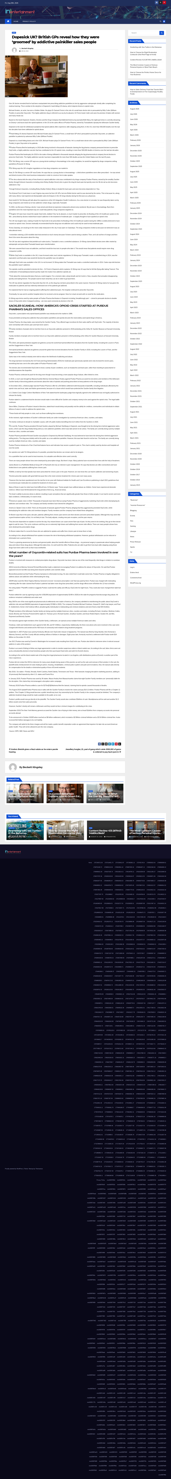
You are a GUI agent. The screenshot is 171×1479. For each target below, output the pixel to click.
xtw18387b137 (111, 1375)
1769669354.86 (140, 1089)
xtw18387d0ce (111, 1411)
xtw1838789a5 (131, 1334)
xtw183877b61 (92, 1320)
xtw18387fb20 (152, 1465)
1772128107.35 (99, 1157)
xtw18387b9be (141, 1384)
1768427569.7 (109, 1062)
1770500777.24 (151, 1107)
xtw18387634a (152, 1284)
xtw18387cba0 (132, 1402)
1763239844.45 (99, 944)
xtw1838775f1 (111, 1311)
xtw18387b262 (152, 1375)
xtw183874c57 (111, 1261)
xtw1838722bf (111, 1212)
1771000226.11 (161, 1121)
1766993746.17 (161, 1026)
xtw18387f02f (133, 1452)
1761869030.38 (98, 912)
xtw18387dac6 (111, 1425)
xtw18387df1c (152, 1429)
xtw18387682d (91, 1293)
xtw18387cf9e (143, 1407)
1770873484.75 (98, 1121)
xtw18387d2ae (141, 1411)
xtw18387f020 (123, 1452)
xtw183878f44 (162, 1339)
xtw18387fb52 (93, 1470)
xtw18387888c (152, 1329)
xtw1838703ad (162, 1180)
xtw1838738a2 (152, 1234)
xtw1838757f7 (122, 1275)
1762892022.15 (119, 935)
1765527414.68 (130, 994)
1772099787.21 (151, 1153)
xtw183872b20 (121, 1221)
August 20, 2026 (137, 836)
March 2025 (134, 198)
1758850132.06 (108, 867)
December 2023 (136, 265)
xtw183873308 (162, 1225)
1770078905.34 (161, 1098)
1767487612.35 (129, 1039)
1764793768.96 (151, 976)
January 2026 (135, 145)
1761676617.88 (99, 908)
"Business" (134, 500)
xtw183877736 (141, 1311)
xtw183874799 (152, 1252)
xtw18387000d (111, 1180)
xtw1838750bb (131, 1266)
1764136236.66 (119, 962)
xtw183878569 (141, 1325)
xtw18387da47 (162, 1420)
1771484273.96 (140, 1134)
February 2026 (135, 140)
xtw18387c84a (101, 1402)
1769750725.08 (108, 1094)
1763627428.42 (161, 949)
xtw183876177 (121, 1284)
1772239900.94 (141, 1157)
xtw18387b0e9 (91, 1375)
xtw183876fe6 (101, 1302)
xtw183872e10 (101, 1225)
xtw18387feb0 (162, 1470)
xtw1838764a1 (111, 1289)
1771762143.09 (130, 1144)
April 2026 (134, 130)
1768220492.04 (98, 1057)
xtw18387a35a (131, 1357)
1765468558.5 (109, 994)
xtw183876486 (101, 1289)
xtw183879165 (152, 1343)
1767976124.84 (151, 1048)
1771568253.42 (120, 1139)
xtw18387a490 (162, 1357)
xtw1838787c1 (141, 1329)
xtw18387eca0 (141, 1447)
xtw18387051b (111, 1184)
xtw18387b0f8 (101, 1375)
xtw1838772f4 (111, 1307)
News (13, 32)
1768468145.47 (119, 1062)
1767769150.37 (161, 1044)
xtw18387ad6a (141, 1370)
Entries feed (134, 572)
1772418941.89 (161, 1162)
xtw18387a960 (152, 1366)
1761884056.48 (109, 912)
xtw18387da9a (101, 1425)
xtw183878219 (152, 1320)
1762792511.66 (151, 930)
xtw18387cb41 (121, 1402)
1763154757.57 (140, 939)
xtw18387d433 (91, 1416)
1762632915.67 (98, 930)
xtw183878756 (101, 1329)
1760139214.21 (119, 871)
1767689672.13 (129, 1044)
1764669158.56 (97, 976)
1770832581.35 (151, 1116)
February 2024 (135, 255)
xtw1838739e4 (132, 1239)
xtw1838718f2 (101, 1202)
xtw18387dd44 (112, 1429)
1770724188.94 (99, 1116)
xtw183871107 (101, 1198)
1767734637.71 (151, 1044)
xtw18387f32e (142, 1456)
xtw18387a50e (121, 1361)
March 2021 (134, 438)
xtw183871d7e (162, 1202)
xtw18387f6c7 (123, 1461)
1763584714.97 (151, 949)
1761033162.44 (161, 890)
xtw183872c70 (152, 1221)
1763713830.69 (119, 953)
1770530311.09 (161, 1107)
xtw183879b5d (152, 1352)
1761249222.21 (161, 894)
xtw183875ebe (142, 1280)
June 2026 (134, 119)
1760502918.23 (119, 881)
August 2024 (134, 234)
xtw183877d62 (102, 1320)
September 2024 (136, 229)
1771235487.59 (98, 1130)
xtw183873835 (131, 1234)
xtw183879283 (162, 1343)
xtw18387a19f (111, 1357)
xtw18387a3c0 (141, 1357)
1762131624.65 (130, 917)
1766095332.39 (119, 1007)
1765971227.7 (151, 1003)
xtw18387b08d (162, 1370)
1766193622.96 (161, 1007)
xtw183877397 (121, 1307)
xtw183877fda (142, 1320)
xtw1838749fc (152, 1257)
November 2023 (136, 271)
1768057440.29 (109, 1053)
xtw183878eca (142, 1339)
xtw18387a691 (152, 1361)
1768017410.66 (98, 1053)
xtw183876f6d (162, 1298)
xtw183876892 (111, 1293)
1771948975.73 (151, 1148)
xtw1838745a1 (121, 1252)
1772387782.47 (140, 1162)
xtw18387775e (152, 1311)
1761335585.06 (120, 899)
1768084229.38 (119, 1053)
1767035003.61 (100, 1030)
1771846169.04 (108, 1148)
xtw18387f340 (162, 1456)
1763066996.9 (109, 939)
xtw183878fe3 (101, 1343)
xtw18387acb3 (131, 1370)
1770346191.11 (98, 1107)
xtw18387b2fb (162, 1375)
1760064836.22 (161, 867)
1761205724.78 (151, 894)
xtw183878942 (101, 1334)
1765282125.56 (108, 989)
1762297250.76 (119, 921)
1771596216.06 (131, 1139)
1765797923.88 (161, 998)
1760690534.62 (119, 885)
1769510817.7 (162, 1085)
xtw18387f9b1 (113, 1465)
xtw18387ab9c (111, 1370)
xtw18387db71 (141, 1425)
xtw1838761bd (131, 1284)
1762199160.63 (151, 917)
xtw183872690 (111, 1216)
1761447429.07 (161, 899)
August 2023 (134, 286)
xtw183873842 (141, 1234)
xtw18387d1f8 (131, 1411)
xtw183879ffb (101, 1357)
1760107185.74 (108, 871)
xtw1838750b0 (121, 1266)
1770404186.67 (119, 1107)
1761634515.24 (161, 903)
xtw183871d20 (152, 1202)
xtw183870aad (92, 1193)
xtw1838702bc (131, 1180)
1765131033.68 (129, 985)
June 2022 (134, 360)
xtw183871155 (122, 1198)
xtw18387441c (152, 1248)
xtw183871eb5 (112, 1207)
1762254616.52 (97, 921)
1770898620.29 (109, 1121)
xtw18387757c (101, 1311)
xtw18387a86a (121, 1366)
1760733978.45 (129, 885)
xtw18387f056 (143, 1452)
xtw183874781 (111, 836)
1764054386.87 (161, 958)
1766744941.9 (141, 1021)
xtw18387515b (152, 1266)
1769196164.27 (108, 1080)
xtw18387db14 (121, 1425)
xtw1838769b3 (122, 1293)
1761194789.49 (140, 894)
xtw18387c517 (121, 1397)
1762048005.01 (99, 917)
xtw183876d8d (132, 1298)
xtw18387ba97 (152, 1384)
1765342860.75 (129, 989)
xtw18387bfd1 (152, 1388)
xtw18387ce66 (123, 1407)
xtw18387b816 (111, 1384)
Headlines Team (31, 836)
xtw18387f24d (93, 1456)
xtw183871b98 (132, 1202)
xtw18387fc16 (122, 1470)
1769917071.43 (97, 1098)
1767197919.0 (162, 1030)
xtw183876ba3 (91, 1298)
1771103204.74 (119, 1125)
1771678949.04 (98, 1144)
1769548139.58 (98, 1089)
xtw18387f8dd (93, 1465)
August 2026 (134, 109)
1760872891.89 (97, 890)
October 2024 (135, 224)
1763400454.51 (151, 944)
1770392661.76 (109, 1107)
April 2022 (134, 370)
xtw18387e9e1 (132, 1443)
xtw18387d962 (141, 1420)
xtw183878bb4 (152, 1334)
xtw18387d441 (102, 1416)
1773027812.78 (98, 1171)
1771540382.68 (99, 1139)
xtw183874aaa (91, 1261)
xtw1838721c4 (162, 1207)
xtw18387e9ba (111, 1443)
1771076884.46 (108, 1125)
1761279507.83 (99, 899)
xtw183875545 (162, 1270)
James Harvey (71, 836)
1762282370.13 (108, 921)
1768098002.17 (130, 1053)
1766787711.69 (151, 1021)
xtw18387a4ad (111, 1361)
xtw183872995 (162, 1216)
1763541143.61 (129, 949)
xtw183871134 (112, 1198)
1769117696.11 (151, 1075)
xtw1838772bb (162, 1302)
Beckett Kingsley (27, 48)
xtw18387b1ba (142, 1375)
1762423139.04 (161, 921)
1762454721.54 (99, 926)
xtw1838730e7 (131, 1225)
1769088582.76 (140, 1075)
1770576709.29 (98, 1112)
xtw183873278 (141, 1225)
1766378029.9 (151, 1012)
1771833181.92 (97, 1148)
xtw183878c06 (162, 1334)
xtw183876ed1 (142, 1298)
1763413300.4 (162, 944)
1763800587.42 (151, 953)
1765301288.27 (119, 989)
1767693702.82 (140, 1044)
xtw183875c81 (122, 1280)
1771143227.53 (140, 1125)
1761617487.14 (151, 903)
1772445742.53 (97, 1166)
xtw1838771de (141, 1302)
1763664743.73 (98, 953)
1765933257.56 (141, 1003)
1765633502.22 (97, 998)
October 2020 (135, 464)
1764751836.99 (129, 976)
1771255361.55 (109, 1130)
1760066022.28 (97, 871)
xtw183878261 (162, 1320)
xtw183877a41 (121, 1316)
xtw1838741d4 (121, 1248)
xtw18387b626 (162, 1379)
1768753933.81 (161, 1066)
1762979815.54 (151, 935)
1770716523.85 (161, 1112)
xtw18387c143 (111, 1393)
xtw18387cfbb (152, 1407)
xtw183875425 (141, 1270)
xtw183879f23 (92, 1357)
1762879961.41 (108, 935)
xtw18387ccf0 (103, 1407)
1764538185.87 (120, 971)
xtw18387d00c (101, 1411)
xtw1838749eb (142, 1257)
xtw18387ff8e (162, 1475)
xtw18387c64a (141, 1397)
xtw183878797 (121, 1329)
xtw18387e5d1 (142, 1434)
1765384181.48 (151, 989)
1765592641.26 (151, 994)
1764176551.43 (129, 962)
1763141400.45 (129, 939)
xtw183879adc (111, 1352)
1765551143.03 (141, 994)
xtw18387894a (121, 1334)
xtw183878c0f (91, 1339)
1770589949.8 (109, 1112)
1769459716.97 (141, 1085)
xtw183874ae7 (101, 1261)
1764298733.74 (108, 967)
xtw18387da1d (152, 1420)
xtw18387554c (91, 1275)
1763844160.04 (98, 958)
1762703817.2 (119, 930)
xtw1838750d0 (141, 1266)
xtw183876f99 (91, 1302)
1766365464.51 (141, 1012)
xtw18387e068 (101, 1434)
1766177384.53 (151, 1007)
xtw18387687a (101, 1293)
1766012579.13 (161, 1003)
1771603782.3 (141, 1139)
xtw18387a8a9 (131, 1366)
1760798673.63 (140, 885)
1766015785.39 (98, 1007)
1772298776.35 (97, 1162)
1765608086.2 (162, 994)
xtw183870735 (152, 1184)
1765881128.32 (119, 1003)
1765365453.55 (140, 989)
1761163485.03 (129, 894)
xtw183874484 (101, 1252)
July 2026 (133, 114)
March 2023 (134, 312)
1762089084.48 (109, 917)
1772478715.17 (119, 1166)
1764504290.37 (109, 971)
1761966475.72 (141, 912)
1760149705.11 (129, 871)
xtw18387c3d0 (162, 1393)
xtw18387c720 (162, 1397)
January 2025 (135, 208)
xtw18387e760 (101, 1438)
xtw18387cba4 (142, 1402)
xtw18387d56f (142, 1416)
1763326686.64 (130, 944)
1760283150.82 (108, 876)
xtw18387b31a (101, 1379)
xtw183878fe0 (91, 1343)
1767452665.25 (119, 1039)
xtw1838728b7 (131, 1216)
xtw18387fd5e (142, 1470)
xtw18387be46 (112, 1388)
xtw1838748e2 (122, 1257)
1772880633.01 (151, 1166)
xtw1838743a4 (141, 1248)
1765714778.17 (129, 998)
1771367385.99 (161, 1130)
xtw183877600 (121, 1311)
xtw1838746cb (131, 1252)
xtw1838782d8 (111, 1325)
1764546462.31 (131, 971)
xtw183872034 (132, 1207)
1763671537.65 (109, 953)
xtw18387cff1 (162, 1407)
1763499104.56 (119, 949)
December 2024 (136, 213)
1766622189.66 (161, 1017)
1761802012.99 (151, 908)
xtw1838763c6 (162, 1284)
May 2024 (133, 245)
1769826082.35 (129, 1094)
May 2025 (133, 187)
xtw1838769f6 (132, 1293)
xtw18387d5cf (152, 1416)
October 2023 (135, 276)
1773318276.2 (119, 1171)
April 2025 (134, 192)
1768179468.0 (162, 1053)
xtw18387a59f (131, 1361)
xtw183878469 (131, 1325)
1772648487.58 (140, 1166)
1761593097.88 (140, 903)
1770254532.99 (140, 1103)
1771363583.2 (151, 1130)
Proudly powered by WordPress (14, 1168)
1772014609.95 (119, 1153)
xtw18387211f (152, 1207)
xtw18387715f (131, 1302)
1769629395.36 (129, 1089)
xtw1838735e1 (162, 1230)
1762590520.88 (151, 926)
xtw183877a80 (131, 1316)
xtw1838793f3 (101, 1348)
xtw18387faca (142, 1465)
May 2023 (133, 302)
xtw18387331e (101, 1230)
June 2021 (134, 422)
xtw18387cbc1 (152, 1402)
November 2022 (136, 333)
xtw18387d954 (131, 1420)
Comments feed (136, 578)
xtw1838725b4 (101, 1216)
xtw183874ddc (162, 1261)
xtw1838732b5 (152, 1225)
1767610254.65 (108, 1044)
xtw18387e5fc (152, 1434)
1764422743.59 (151, 967)
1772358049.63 (119, 1162)
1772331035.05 (108, 1162)
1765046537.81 (97, 985)
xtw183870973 (132, 1189)
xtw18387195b (111, 1202)
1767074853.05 (120, 1030)
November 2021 (136, 396)
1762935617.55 (129, 935)
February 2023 (135, 318)
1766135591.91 (140, 1007)
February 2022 (135, 380)
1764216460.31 (151, 962)
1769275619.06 (140, 1080)
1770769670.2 (119, 1116)
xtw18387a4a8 (101, 1361)
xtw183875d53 (132, 1280)
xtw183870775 (162, 1184)
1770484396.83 (140, 1107)
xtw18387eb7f (162, 1443)
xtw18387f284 (103, 1456)
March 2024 (134, 250)
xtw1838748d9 (111, 1257)
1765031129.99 (161, 980)
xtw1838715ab (91, 1202)
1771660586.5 (162, 1139)
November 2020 (136, 459)
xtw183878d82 (111, 1339)
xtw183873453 (121, 1230)
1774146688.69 (119, 1175)
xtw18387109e (91, 1198)
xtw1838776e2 (131, 1311)
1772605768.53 (129, 1166)
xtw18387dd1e (102, 1429)
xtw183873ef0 (132, 1243)
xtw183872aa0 (101, 1221)
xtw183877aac (141, 1316)
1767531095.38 (151, 1039)
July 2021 (133, 417)
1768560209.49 (161, 1062)
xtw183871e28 (101, 1207)
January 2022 (135, 386)
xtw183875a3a (152, 1275)
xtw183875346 (131, 1270)
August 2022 (134, 349)
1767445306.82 (108, 1039)
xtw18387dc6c (91, 1429)
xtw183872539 (162, 1212)
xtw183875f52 (162, 1280)
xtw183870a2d (152, 1189)
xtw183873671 (101, 1234)
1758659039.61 (161, 862)
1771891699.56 (129, 1148)
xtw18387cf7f (133, 1407)
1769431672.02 (130, 1085)
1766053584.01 (109, 1007)
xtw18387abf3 (121, 1370)
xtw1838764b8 (121, 1289)
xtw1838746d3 (141, 1252)
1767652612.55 (119, 1044)
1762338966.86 (129, 921)
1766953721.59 (140, 1026)
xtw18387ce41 (113, 1407)
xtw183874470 (162, 1248)
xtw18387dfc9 (91, 1434)
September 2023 (136, 281)
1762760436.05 (140, 930)
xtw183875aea (162, 1275)
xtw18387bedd (122, 1388)
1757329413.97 (119, 862)
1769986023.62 (119, 1098)
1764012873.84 (140, 958)
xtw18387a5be (141, 1361)
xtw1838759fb (142, 1275)
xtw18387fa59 (132, 1465)
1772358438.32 (129, 1162)
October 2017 (135, 474)
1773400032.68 (129, 1171)
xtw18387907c (111, 1343)
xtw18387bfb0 (142, 1388)
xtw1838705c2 (131, 1184)
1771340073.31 (141, 1130)
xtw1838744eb (111, 1252)
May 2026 (133, 124)
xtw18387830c (121, 1325)
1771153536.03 (151, 1125)
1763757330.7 (141, 953)
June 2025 (134, 182)
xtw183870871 (121, 1189)
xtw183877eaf (112, 1320)
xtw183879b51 (131, 1352)
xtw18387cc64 (93, 1407)
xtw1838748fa (132, 1257)
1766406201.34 (161, 1012)
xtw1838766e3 (162, 1289)
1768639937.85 (119, 1066)
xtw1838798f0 (152, 1348)
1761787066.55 (141, 908)
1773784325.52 (161, 1171)
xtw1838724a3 (142, 1212)
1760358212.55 (140, 876)
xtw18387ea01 (142, 1443)
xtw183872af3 (111, 1221)
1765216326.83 (161, 985)
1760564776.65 (140, 881)
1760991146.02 (140, 890)
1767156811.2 (152, 1030)
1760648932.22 (97, 885)
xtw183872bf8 (142, 1221)
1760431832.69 (161, 876)
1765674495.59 (108, 998)
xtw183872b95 (132, 1221)
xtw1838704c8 (101, 1184)
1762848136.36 (97, 935)
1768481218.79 (130, 1062)
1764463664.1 (99, 971)
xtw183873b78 (102, 1243)
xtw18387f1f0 (152, 1452)
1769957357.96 (108, 1098)
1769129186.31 (161, 1075)
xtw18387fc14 (113, 1470)
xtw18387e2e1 (121, 1434)
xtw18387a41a (152, 1357)
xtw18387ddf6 (132, 1429)
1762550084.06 (140, 926)
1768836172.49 (119, 1071)
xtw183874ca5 (132, 1261)
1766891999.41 (119, 1026)
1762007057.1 (151, 912)
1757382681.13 (130, 862)
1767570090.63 (161, 1039)
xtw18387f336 (152, 1456)
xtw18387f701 (133, 1461)
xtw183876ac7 (142, 1293)
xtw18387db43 (131, 1425)
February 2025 (135, 203)
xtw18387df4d (162, 1429)
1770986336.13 (151, 1121)
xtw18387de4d (142, 1429)
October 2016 (135, 480)
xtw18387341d (111, 1230)
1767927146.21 (129, 1048)
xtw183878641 (152, 1325)
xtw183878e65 (132, 1339)
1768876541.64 (140, 1071)
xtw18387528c (101, 1270)
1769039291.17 (119, 1075)
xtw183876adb (152, 1293)
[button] (160, 21)
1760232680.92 (161, 871)
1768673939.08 (129, 1066)
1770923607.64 (119, 1121)
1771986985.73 (98, 1153)
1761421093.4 (151, 899)
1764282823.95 (97, 967)
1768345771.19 (151, 1057)
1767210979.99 (98, 1035)
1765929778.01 (130, 1003)
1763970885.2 (130, 958)
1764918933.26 (119, 980)
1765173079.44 (140, 985)
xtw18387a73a (101, 1366)
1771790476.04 (151, 1144)
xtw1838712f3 (152, 1198)
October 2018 (135, 469)
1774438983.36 (151, 1175)
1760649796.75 (108, 885)
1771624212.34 (151, 1139)
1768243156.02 (109, 1057)
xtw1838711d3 (142, 1198)
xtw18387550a (152, 1270)
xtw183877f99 (122, 1320)
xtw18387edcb (162, 1447)
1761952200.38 (130, 912)
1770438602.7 (130, 1107)
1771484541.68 (151, 1134)
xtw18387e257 (111, 1434)
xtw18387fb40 (162, 1465)
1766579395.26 (151, 1017)
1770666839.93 (140, 1112)
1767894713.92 (119, 1048)
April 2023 (134, 307)
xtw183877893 (101, 1316)
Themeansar (39, 1168)
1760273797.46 (97, 876)
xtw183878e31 (122, 1339)
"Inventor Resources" (137, 505)
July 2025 (133, 177)
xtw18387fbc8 (103, 1470)
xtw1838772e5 (101, 1307)
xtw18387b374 (131, 1379)
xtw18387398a (111, 1239)
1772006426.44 (109, 1153)
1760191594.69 (140, 871)
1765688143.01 (119, 998)
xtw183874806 (91, 1257)
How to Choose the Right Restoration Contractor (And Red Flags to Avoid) (65, 833)
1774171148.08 (130, 1175)
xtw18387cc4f (162, 1402)
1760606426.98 (161, 881)
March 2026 (134, 135)
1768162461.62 (151, 1053)
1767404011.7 (98, 1039)
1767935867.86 (140, 1048)
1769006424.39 (108, 1075)
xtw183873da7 (122, 1243)
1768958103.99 (97, 1075)
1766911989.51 (130, 1026)
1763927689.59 (119, 958)
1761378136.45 (141, 899)
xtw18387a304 (121, 1357)
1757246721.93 (98, 862)
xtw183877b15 (152, 1316)
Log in (132, 567)
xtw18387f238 (162, 1452)
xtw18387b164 (121, 1375)
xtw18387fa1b (122, 1465)
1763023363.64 (161, 935)
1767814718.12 (108, 1048)
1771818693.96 (161, 1144)
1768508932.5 (141, 1062)
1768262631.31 (119, 1057)
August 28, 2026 (16, 836)
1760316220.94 (119, 876)
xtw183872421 (132, 1212)
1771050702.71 (98, 1125)
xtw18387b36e (121, 1379)
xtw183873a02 (142, 1239)
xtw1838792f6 (92, 1348)
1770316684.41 (161, 1103)
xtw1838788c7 (162, 1329)
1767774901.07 (97, 1048)
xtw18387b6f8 (101, 1384)
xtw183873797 (111, 1234)
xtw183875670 (101, 1275)
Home (16, 21)
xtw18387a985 (162, 1366)
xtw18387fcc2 (132, 1470)
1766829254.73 (98, 1026)
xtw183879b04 (121, 1352)
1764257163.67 (161, 962)
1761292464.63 (109, 899)
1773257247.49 (109, 1171)
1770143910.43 (108, 1103)
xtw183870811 (111, 1189)
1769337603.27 (161, 1080)
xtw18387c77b (91, 1402)
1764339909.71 (119, 967)
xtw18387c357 (152, 1393)
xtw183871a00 (121, 1202)
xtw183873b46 (92, 1243)
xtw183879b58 (141, 1352)
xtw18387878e (111, 1329)
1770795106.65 (129, 1116)
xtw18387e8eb (152, 1438)
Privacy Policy (29, 21)
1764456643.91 (161, 967)
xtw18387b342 (111, 1379)
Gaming (133, 526)
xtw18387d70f (111, 1420)
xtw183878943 (111, 1334)
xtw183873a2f (152, 1239)
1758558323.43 (151, 862)
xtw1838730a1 (121, 1225)
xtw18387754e (162, 1307)
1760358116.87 (129, 876)
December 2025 (136, 151)
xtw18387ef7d (113, 1452)
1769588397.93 (109, 1089)
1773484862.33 (140, 1171)
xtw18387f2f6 (132, 1456)
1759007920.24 (129, 867)
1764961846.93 (140, 980)
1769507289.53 (151, 1085)
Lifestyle (133, 531)
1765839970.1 (99, 1003)
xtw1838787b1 (131, 1329)
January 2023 (135, 323)
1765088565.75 (108, 985)
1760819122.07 (151, 885)
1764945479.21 (129, 980)
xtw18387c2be (141, 1393)
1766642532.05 (98, 1021)
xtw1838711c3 (132, 1198)
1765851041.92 (109, 1003)
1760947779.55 (129, 890)
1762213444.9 (162, 917)
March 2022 (134, 375)
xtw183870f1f (142, 1193)
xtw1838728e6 (141, 1216)
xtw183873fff (91, 1248)
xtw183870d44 (112, 1193)
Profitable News (152, 836)
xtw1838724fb (152, 1212)
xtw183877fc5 (132, 1320)
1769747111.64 (97, 1094)
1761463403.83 (97, 903)
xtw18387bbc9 (92, 1388)
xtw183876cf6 (122, 1298)
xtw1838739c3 (121, 1239)
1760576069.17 (151, 881)
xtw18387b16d (132, 1375)
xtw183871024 (162, 1193)
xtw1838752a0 (111, 1270)
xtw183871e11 (91, 1207)
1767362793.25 (151, 1035)
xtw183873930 (101, 1239)
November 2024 (136, 218)
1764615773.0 (151, 971)
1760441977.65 (97, 881)
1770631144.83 (119, 1112)
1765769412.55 (151, 998)
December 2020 (136, 454)
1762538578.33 (129, 926)
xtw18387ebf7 (111, 1447)
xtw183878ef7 (152, 1339)
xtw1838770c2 (121, 1302)
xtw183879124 (141, 1343)
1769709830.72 (161, 1089)
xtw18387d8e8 (121, 1420)
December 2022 (136, 328)
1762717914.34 (129, 930)
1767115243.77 (131, 1030)
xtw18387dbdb (152, 1425)
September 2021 (136, 407)
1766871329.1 (109, 1026)
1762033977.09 (161, 912)
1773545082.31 (151, 1171)
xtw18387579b (111, 1275)
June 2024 (134, 239)
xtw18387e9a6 (101, 1443)
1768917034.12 (151, 1071)
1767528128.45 (140, 1039)
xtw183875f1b (152, 1280)
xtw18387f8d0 (162, 1461)
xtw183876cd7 (112, 1298)
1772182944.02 (130, 1157)
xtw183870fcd (152, 1193)
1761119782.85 (119, 894)
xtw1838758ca (132, 1275)
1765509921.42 (119, 994)
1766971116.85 (151, 1026)
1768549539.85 (151, 1062)
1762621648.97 (161, 926)
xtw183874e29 (91, 1266)
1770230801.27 (129, 1103)
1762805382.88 (161, 930)
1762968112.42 (140, 935)
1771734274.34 (119, 1144)
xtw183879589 (122, 1348)
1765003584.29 (151, 980)
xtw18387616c (111, 1284)
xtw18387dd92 (122, 1429)
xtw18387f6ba (113, 1461)
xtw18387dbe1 (162, 1425)
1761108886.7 (109, 894)
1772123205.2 (162, 1153)
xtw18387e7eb (121, 1438)
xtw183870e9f (132, 1193)
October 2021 (135, 401)
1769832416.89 (140, 1094)
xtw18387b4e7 (141, 1379)
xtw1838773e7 (131, 1307)
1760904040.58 (108, 890)
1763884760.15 (109, 958)
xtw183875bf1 (112, 1280)
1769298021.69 (151, 1080)
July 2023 (133, 292)
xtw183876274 (141, 1284)
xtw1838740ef (111, 1248)
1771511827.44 (161, 1134)
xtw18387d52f (132, 1416)
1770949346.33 (130, 1121)
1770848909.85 (161, 1116)
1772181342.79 (119, 1157)
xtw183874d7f (152, 1261)
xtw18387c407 (101, 1397)
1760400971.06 (151, 876)
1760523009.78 (129, 881)
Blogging (133, 510)
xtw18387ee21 (93, 1452)
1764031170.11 (151, 958)
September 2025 (136, 166)
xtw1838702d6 (141, 1180)
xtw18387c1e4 (131, 1393)
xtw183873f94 (152, 1243)
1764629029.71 (161, 971)
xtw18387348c (131, 1230)
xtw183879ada (101, 1352)
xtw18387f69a (103, 1461)
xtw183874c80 (122, 1261)
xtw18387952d (111, 1348)
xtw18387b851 (121, 1384)
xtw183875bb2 (102, 1280)
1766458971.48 (108, 1017)
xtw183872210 (91, 1212)
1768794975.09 (97, 1071)
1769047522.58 (129, 1075)
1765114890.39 (119, 985)
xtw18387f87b (152, 1461)
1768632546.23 (108, 1066)
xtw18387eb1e (152, 1443)
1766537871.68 (129, 1017)
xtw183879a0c (162, 1348)
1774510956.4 (162, 1175)
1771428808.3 (109, 1134)
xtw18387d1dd (121, 1411)
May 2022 (133, 365)
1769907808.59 (161, 1094)
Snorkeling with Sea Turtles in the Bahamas (146, 47)
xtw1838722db (121, 1212)
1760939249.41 (119, 890)
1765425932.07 (161, 989)
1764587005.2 (141, 971)
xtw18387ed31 (152, 1447)
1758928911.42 (119, 867)
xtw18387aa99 (101, 1370)
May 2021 (133, 427)
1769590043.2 (119, 1089)
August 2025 (134, 171)
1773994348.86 (109, 1175)
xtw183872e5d (111, 1225)
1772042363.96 (130, 1153)
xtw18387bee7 (132, 1388)
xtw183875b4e (91, 1280)
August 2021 (134, 412)
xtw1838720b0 (142, 1207)
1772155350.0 (109, 1157)
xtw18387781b (162, 1311)
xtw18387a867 (111, 1366)
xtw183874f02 (101, 1266)
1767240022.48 (109, 1035)
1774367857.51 (141, 1175)
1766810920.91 (161, 1021)
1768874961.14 (129, 1071)
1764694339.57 (108, 976)
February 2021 (135, 443)
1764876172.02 (108, 980)
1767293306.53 (130, 1035)
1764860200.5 (98, 980)
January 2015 (135, 485)
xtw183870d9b (122, 1193)
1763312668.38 (119, 944)
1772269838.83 (161, 1157)
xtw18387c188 (121, 1393)
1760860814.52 (161, 885)
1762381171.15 (151, 921)
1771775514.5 (141, 1144)
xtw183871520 (162, 1198)
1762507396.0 (119, 926)
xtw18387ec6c (131, 1447)
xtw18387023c (121, 1180)
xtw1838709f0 (142, 1189)
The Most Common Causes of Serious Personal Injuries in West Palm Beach (145, 833)
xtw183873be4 (112, 1243)
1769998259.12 (129, 1098)
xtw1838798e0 (142, 1348)
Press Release (135, 542)
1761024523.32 (151, 890)
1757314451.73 (109, 862)
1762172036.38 (141, 917)
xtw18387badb (162, 1384)
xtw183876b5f (162, 1293)
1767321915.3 (141, 1035)
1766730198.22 (130, 1021)
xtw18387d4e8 (122, 1416)
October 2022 (135, 339)
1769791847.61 (119, 1094)
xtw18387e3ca (132, 1434)
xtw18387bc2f (102, 1388)
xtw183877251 (152, 1302)
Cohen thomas (26, 800)
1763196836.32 (151, 939)
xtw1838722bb (101, 1212)
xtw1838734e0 (141, 1230)
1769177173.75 (97, 1080)
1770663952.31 (129, 1112)
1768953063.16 (161, 1071)
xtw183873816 (121, 1234)
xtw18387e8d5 (141, 1438)
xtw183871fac (122, 1207)
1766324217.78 (130, 1012)
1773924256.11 (98, 1175)
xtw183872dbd (162, 1221)
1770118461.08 (97, 1103)
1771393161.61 (98, 1134)
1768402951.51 (99, 1062)
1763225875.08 (161, 939)
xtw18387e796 (111, 1438)
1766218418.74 (99, 1012)
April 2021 (134, 433)
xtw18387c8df (111, 1402)
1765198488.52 (151, 985)
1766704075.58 (119, 1021)
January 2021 (135, 448)
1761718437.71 (119, 908)
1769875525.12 (151, 1094)
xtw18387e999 (162, 1438)
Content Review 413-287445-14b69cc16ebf (146, 60)
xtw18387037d (152, 1180)
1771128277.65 (130, 1125)
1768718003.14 (151, 1066)
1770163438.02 (119, 1103)
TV (131, 552)
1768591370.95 (97, 1066)
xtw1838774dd (141, 1307)
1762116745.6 (120, 917)
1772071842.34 (141, 1153)
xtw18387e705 (162, 1434)
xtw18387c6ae (152, 1397)
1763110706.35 (119, 939)
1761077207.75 (98, 894)
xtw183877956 (111, 1316)
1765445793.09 (99, 994)
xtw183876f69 (152, 1298)
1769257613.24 (129, 1080)
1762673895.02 (109, 930)
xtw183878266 (101, 1325)
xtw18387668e (152, 1289)
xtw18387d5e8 (162, 1416)
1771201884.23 (161, 1125)
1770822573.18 (140, 1116)
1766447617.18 (97, 1017)
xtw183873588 (152, 1230)
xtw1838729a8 (91, 1221)
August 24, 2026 (97, 836)
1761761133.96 (130, 908)
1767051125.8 (110, 1030)
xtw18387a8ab (141, 1366)
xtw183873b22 (162, 1239)
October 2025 (135, 161)
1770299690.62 (151, 1103)
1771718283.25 (109, 1144)
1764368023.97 (129, 967)
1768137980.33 (141, 1053)
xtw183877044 (111, 1302)
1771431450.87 (119, 1134)
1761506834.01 (108, 903)
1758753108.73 (97, 867)
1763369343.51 (141, 944)
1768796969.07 (108, 1071)
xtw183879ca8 (162, 1352)
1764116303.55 (108, 962)
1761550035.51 (129, 903)
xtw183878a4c (141, 1334)
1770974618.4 (141, 1121)
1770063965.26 (151, 1098)
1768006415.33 (161, 1048)
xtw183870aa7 (162, 1189)
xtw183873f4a (142, 1243)
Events (132, 516)
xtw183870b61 (102, 1193)
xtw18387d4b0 (112, 1416)
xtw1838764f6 (131, 1289)
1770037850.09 (140, 1098)
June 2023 (134, 297)
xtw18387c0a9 (101, 1393)
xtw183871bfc (142, 1202)
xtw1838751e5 (162, 1266)
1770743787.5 (109, 1116)
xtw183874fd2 (111, 1266)
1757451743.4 (141, 862)
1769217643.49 (119, 1080)
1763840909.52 (161, 953)
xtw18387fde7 (152, 1470)
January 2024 (135, 260)
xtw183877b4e (162, 1316)
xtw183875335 (121, 1270)
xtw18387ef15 (103, 1452)
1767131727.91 (141, 1030)
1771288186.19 (119, 1130)
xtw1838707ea (101, 1189)
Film (131, 521)
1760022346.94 (151, 867)
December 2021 (136, 391)
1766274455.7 (120, 1012)
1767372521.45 (161, 1035)
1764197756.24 (140, 962)
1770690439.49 (151, 1112)
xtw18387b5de (152, 1379)
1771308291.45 (130, 1130)
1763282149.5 (109, 944)
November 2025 (136, 156)
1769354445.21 (98, 1085)
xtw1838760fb (101, 1284)
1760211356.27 (151, 871)
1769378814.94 (109, 1085)
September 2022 (136, 344)
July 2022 (133, 354)
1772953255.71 (161, 1166)
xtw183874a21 (162, 1257)
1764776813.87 (140, 976)
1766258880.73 (109, 1012)
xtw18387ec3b (121, 1447)
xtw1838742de (131, 1248)
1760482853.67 (108, 881)
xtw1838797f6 (132, 1348)
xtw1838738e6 (162, 1234)
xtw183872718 (121, 1216)
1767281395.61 (119, 1035)
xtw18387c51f (131, 1397)
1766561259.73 (140, 1017)
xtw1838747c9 (162, 1252)
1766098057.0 (130, 1007)
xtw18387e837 (131, 1438)
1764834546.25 (161, 976)
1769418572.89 (119, 1085)
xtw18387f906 (103, 1465)
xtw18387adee (152, 1370)
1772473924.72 (108, 1166)
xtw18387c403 (91, 1397)
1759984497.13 (140, 867)
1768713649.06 (140, 1066)
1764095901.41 (97, 962)
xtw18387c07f (162, 1388)
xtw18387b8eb (131, 1384)
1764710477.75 (119, 976)
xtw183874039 (101, 1248)
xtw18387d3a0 (162, 1411)
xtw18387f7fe (142, 1461)
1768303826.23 (130, 1057)
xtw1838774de (152, 1307)
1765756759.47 (140, 998)
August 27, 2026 (56, 836)
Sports (132, 547)
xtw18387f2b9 (113, 1456)
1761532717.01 (119, 903)
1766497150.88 (119, 1017)
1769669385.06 (151, 1089)
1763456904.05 (97, 949)
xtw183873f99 (162, 1243)
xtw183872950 (152, 1216)
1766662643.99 (109, 1021)
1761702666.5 (109, 908)
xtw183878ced (101, 1339)
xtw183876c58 (102, 1298)
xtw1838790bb (121, 1343)
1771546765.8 (110, 1139)
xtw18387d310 (152, 1411)
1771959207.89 (161, 1148)
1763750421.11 (130, 953)
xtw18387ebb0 (101, 1447)
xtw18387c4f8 (111, 1397)
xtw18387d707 (101, 1420)
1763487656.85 (108, 949)
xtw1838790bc (131, 1343)
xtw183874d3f (142, 1261)
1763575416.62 (140, 949)
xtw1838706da (141, 1184)
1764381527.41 (140, 967)
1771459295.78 (129, 1134)
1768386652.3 (162, 1057)
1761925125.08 (119, 912)
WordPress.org (135, 583)
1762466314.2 (109, 926)
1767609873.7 (98, 1044)
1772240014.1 (151, 1157)
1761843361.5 (162, 908)
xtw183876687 (141, 1289)
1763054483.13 (98, 939)
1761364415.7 (131, 899)
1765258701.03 (97, 989)
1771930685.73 (140, 1148)
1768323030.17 (141, 1057)
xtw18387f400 (93, 1461)
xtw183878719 (162, 1325)
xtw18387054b (121, 1184)
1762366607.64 (140, 921)
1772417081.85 (151, 1162)
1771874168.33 (119, 1148)
